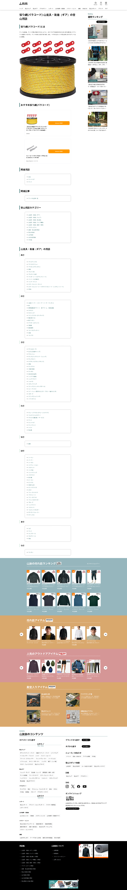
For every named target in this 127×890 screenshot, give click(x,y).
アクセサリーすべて (42, 792)
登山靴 (30, 430)
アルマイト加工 (32, 274)
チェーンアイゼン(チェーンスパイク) (38, 412)
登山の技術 (31, 232)
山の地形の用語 (26, 875)
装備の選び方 (39, 824)
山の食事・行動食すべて (53, 816)
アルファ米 (31, 272)
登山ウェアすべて (39, 764)
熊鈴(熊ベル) (31, 318)
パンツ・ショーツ (45, 756)
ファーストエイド (33, 492)
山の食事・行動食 (60, 8)
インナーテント (32, 282)
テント (30, 182)
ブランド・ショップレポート (36, 805)
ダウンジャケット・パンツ (27, 753)
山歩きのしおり (24, 838)
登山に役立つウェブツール (27, 824)
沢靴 (29, 364)
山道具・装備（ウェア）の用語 (30, 853)
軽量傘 (27, 792)
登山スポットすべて (99, 766)
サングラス (31, 366)
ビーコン (30, 480)
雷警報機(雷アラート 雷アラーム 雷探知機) (41, 308)
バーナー (30, 460)
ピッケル (30, 482)
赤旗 (29, 269)
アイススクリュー (33, 264)
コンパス (30, 335)
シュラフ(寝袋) (32, 376)
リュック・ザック (24, 772)
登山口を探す (76, 766)
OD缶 (29, 289)
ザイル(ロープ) (32, 349)
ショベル (30, 381)
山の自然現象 (32, 237)
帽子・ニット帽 (52, 761)
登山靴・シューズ (36, 772)
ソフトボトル (32, 399)
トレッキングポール (34, 778)
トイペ (30, 427)
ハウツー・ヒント (71, 8)
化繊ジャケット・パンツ (42, 753)
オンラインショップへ (72, 808)
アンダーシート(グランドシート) (37, 277)
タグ (106, 8)
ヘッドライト (32, 505)
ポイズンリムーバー (33, 512)
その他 (30, 240)
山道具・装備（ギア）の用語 (29, 850)
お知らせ (85, 8)
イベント (68, 756)
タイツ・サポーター (34, 761)
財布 (50, 789)
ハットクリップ (32, 472)
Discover (95, 4)
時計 (29, 789)
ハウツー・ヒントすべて (26, 829)
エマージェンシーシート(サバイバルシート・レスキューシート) (46, 287)
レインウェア (54, 753)
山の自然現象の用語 (27, 878)
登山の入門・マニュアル (45, 827)
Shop (101, 4)
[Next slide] (105, 634)
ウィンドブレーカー (41, 758)
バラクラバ (31, 475)
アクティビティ (32, 227)
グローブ (33, 792)
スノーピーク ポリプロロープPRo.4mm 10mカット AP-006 (36, 156)
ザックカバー (32, 359)
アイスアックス (32, 262)
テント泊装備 (23, 775)
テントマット (32, 425)
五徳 (29, 333)
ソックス (44, 761)
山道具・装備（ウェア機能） (36, 222)
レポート (51, 8)
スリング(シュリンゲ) (34, 396)
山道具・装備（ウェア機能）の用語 (31, 859)
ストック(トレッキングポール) (36, 386)
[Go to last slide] (21, 634)
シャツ (37, 756)
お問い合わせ (57, 859)
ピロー (30, 490)
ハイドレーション (33, 465)
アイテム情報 (86, 756)
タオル (55, 789)
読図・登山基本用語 (33, 230)
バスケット (31, 467)
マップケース (32, 533)
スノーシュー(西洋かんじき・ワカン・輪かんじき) (42, 391)
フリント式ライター (33, 500)
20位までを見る (101, 22)
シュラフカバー (32, 379)
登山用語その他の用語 (27, 881)
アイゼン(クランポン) (34, 267)
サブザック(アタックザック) (36, 361)
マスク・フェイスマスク (26, 764)
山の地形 (30, 235)
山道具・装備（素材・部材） (36, 225)
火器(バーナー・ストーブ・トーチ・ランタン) (41, 303)
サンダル (30, 371)
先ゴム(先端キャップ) (34, 351)
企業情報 (56, 850)
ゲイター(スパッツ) (33, 323)
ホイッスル (31, 515)
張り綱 (30, 477)
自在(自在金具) (32, 374)
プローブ (30, 502)
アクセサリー (43, 8)
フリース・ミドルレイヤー (27, 758)
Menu (106, 4)
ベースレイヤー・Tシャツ (27, 756)
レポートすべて (24, 807)
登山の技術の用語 (26, 872)
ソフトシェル (23, 761)
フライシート (32, 495)
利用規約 (56, 853)
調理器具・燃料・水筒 (48, 772)
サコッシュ (31, 354)
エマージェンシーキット (35, 284)
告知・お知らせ (77, 756)
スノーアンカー (32, 389)
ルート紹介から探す (87, 766)
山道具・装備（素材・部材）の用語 (31, 862)
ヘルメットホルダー (33, 510)
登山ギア (35, 8)
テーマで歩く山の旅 (35, 838)
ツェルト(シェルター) (34, 415)
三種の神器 (31, 369)
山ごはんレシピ (24, 816)
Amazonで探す (59, 123)
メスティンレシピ (40, 816)
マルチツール (32, 536)
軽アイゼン (31, 320)
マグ (29, 528)
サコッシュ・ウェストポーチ (39, 789)
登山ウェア (28, 8)
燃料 (29, 444)
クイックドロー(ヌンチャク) (36, 315)
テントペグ (31, 179)
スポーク (30, 394)
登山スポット (92, 8)
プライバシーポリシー (59, 856)
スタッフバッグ (32, 384)
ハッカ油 (30, 470)
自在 (29, 177)
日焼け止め (31, 485)
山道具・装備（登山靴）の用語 (30, 856)
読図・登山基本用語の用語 (29, 868)
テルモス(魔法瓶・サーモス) (36, 417)
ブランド (100, 8)
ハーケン (30, 457)
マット (30, 531)
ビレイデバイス (32, 487)
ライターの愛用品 (51, 805)
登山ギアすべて (31, 781)
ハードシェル (52, 758)
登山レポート (23, 805)
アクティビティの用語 (27, 865)
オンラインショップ (92, 563)
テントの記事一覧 (33, 198)
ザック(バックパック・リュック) (37, 356)
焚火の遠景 (57, 838)
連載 (79, 8)
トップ (21, 8)
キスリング (31, 313)
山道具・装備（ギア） (34, 215)
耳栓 (29, 538)
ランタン (30, 552)
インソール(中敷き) (33, 279)
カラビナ (30, 310)
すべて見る (85, 740)
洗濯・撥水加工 (33, 827)
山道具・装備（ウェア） (35, 217)
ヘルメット (31, 507)
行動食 (30, 325)
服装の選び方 (23, 827)
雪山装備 (22, 781)
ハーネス (30, 462)
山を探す (68, 766)
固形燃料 (30, 328)
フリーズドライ (32, 497)
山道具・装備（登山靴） (35, 220)
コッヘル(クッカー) (33, 330)
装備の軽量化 (48, 824)
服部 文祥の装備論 (47, 838)
